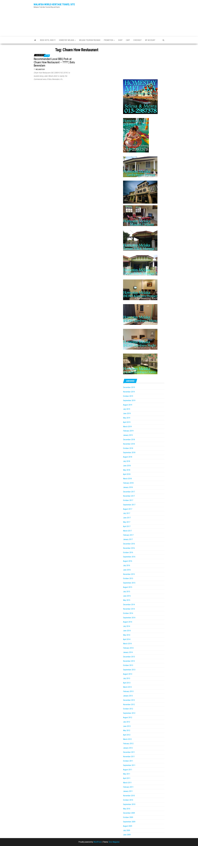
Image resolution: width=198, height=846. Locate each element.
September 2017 (129, 505)
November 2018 (129, 444)
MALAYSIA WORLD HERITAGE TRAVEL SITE (54, 4)
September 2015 (129, 583)
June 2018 (127, 466)
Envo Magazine (114, 842)
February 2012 (128, 743)
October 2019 (128, 396)
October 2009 (128, 817)
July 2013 (126, 678)
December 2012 (129, 700)
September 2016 (129, 557)
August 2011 (127, 770)
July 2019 (126, 409)
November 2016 (129, 548)
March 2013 (127, 687)
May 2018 (126, 470)
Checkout (137, 40)
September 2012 (129, 713)
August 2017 (127, 509)
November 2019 (129, 392)
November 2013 (129, 661)
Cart (128, 40)
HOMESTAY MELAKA (66, 40)
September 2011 (129, 765)
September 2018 (129, 452)
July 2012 (126, 722)
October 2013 (128, 665)
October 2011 (128, 761)
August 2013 (127, 674)
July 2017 (126, 513)
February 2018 (128, 483)
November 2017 (129, 496)
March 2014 (127, 644)
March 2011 (127, 783)
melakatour (40, 69)
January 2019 (128, 435)
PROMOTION (109, 40)
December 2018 (129, 439)
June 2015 (127, 596)
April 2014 (126, 639)
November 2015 (129, 574)
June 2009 (127, 835)
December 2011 (129, 752)
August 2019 (127, 405)
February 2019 (128, 431)
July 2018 (126, 461)
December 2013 (129, 657)
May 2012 (126, 730)
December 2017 (129, 492)
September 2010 (129, 804)
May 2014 (126, 635)
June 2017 (127, 518)
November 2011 (129, 756)
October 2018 (128, 448)
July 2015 (126, 591)
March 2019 (127, 426)
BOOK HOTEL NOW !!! (47, 40)
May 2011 (126, 774)
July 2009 (126, 830)
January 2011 (128, 791)
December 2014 (129, 604)
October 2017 (128, 500)
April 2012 (126, 735)
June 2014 (127, 631)
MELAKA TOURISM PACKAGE (89, 40)
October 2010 (128, 800)
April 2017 (126, 526)
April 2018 (126, 474)
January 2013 (128, 696)
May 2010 (126, 809)
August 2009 (127, 826)
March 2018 (127, 479)
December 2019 (129, 387)
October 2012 (128, 709)
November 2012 (129, 704)
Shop (120, 40)
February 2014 (128, 648)
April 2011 (126, 778)
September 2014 (129, 618)
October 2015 (128, 578)
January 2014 (128, 652)
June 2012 (127, 726)
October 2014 (128, 613)
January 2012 (128, 748)
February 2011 (128, 787)
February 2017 (128, 535)
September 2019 (129, 400)
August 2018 (127, 457)
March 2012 (127, 739)
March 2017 (127, 531)
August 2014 (127, 622)
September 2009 (129, 822)
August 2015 (127, 587)
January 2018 (128, 487)
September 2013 (129, 670)
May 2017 (126, 522)
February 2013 (128, 691)
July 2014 (126, 626)
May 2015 (126, 600)
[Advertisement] (121, 18)
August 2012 (127, 717)
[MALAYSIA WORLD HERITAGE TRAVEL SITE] (35, 40)
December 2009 (129, 813)
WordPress (98, 842)
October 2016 (128, 552)
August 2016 (127, 561)
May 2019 (126, 418)
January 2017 (128, 539)
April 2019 (126, 422)
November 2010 (129, 796)
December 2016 (129, 544)
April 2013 (126, 683)
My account (150, 40)
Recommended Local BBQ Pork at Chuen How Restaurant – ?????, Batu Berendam (54, 62)
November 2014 (129, 609)
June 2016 (127, 570)
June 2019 (127, 413)
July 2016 (126, 565)
